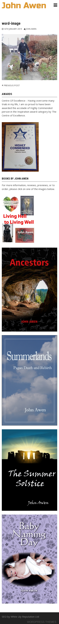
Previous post (12, 85)
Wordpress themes (41, 622)
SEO (4, 616)
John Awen (31, 29)
